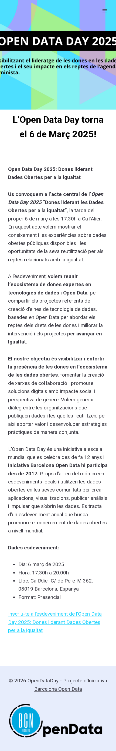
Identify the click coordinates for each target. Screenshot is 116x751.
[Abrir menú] (105, 10)
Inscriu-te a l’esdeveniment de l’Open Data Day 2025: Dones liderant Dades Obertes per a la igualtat (55, 622)
